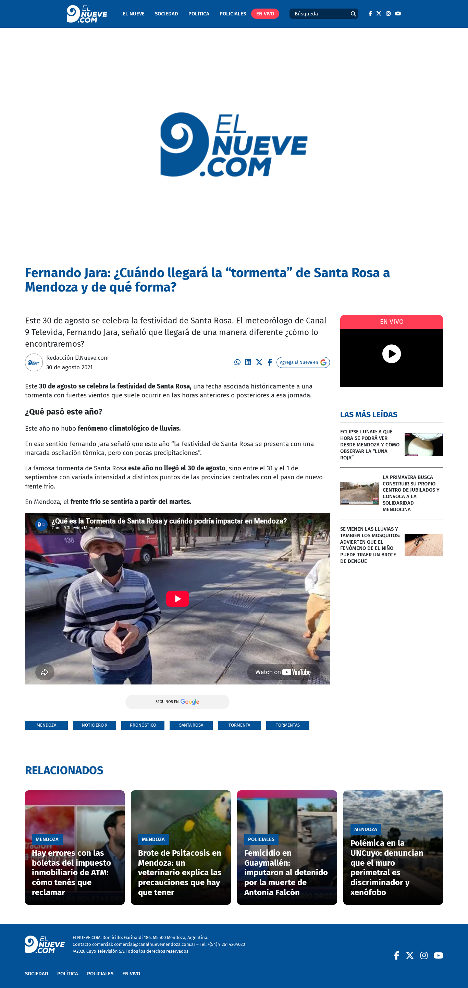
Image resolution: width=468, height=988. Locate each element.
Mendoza (46, 725)
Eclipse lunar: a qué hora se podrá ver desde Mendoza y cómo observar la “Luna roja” (369, 444)
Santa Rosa (191, 725)
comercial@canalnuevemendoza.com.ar (154, 944)
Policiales (233, 14)
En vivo (265, 14)
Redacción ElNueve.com (77, 357)
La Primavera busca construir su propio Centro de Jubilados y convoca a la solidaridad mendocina (411, 493)
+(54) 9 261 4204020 (226, 944)
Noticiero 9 (94, 725)
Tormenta (239, 725)
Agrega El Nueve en (299, 362)
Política (198, 14)
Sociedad (166, 14)
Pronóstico (143, 725)
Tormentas (288, 725)
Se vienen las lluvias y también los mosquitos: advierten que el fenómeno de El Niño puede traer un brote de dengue (370, 545)
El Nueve (134, 14)
